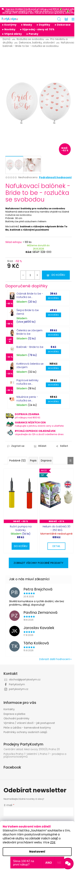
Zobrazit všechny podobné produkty (38, 563)
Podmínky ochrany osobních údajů (25, 732)
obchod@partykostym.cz (24, 679)
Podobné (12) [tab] (17, 460)
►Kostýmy (9, 24)
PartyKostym (17, 684)
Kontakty (9, 709)
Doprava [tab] (46, 460)
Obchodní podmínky (16, 718)
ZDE (53, 842)
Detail (56, 546)
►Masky (26, 24)
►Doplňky (43, 24)
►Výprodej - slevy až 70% (37, 29)
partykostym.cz (18, 689)
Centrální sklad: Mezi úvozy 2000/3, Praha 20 (32, 749)
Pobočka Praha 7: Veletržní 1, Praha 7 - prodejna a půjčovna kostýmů (35, 755)
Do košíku (58, 275)
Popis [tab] (33, 460)
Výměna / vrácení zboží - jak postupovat (29, 723)
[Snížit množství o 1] (23, 275)
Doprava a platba (14, 714)
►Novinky (8, 29)
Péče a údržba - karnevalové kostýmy (27, 727)
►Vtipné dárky (12, 34)
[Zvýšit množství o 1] (37, 275)
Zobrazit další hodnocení (54, 659)
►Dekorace (62, 24)
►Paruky (32, 34)
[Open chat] (68, 863)
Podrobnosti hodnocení (55, 177)
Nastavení (37, 851)
